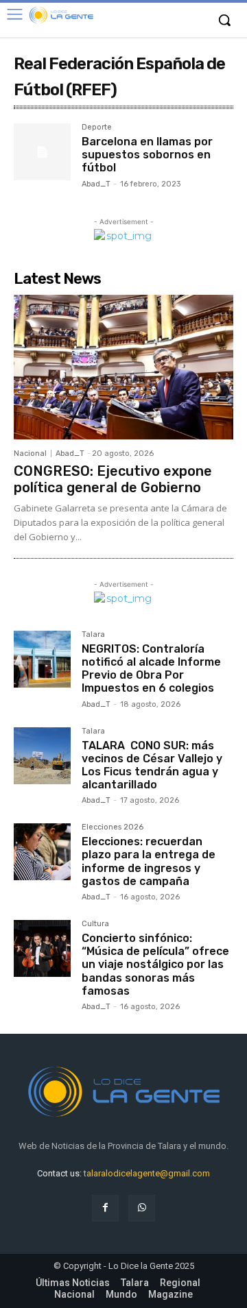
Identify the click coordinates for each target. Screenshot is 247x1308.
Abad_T (96, 184)
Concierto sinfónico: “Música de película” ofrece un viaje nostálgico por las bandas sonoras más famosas (155, 964)
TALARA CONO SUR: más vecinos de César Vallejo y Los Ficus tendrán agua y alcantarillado (152, 765)
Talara (93, 635)
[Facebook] (105, 1208)
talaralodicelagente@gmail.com (147, 1173)
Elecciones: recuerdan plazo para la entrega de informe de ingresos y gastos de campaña (148, 861)
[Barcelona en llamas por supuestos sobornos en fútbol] (42, 151)
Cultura (95, 924)
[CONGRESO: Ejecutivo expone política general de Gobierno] (123, 367)
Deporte (97, 127)
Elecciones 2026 (112, 827)
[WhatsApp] (141, 1208)
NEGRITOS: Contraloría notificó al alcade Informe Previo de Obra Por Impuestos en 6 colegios (151, 668)
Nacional (30, 453)
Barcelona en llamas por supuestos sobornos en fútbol (147, 154)
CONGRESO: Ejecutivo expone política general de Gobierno (113, 479)
